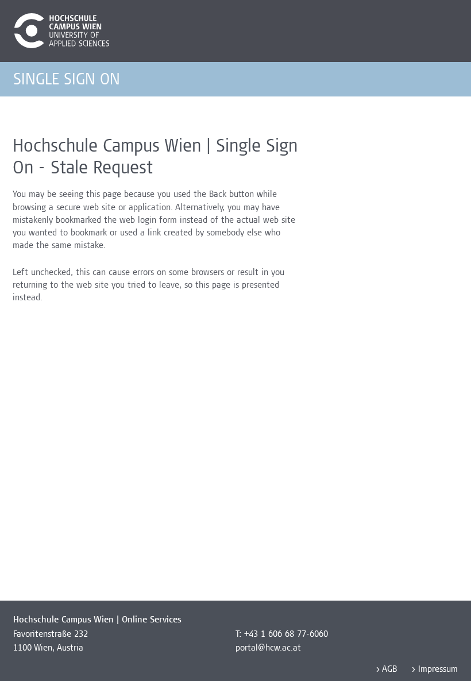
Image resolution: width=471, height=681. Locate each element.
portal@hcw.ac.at (268, 648)
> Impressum (434, 669)
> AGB (386, 669)
